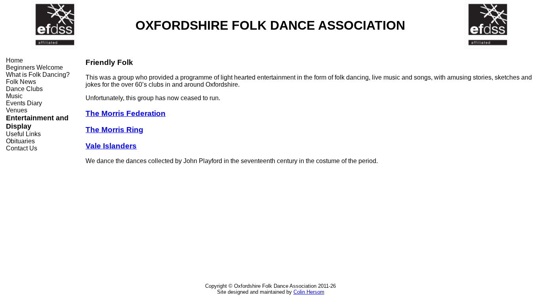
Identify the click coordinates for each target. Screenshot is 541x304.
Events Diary (24, 103)
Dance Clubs (24, 89)
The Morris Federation (126, 113)
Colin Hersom (308, 292)
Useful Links (23, 134)
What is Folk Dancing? (38, 74)
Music (14, 96)
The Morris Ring (114, 129)
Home (14, 60)
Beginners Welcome (34, 67)
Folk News (21, 81)
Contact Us (21, 148)
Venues (16, 110)
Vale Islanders (111, 146)
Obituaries (20, 141)
